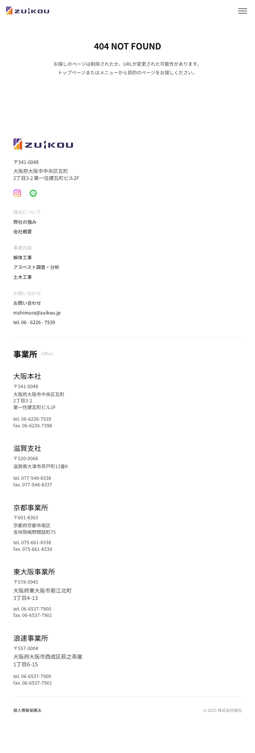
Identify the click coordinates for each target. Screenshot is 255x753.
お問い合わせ (27, 302)
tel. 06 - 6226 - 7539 (34, 322)
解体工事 (22, 257)
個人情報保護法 (27, 710)
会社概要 (22, 231)
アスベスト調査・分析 (36, 267)
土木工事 (22, 277)
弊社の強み (25, 221)
